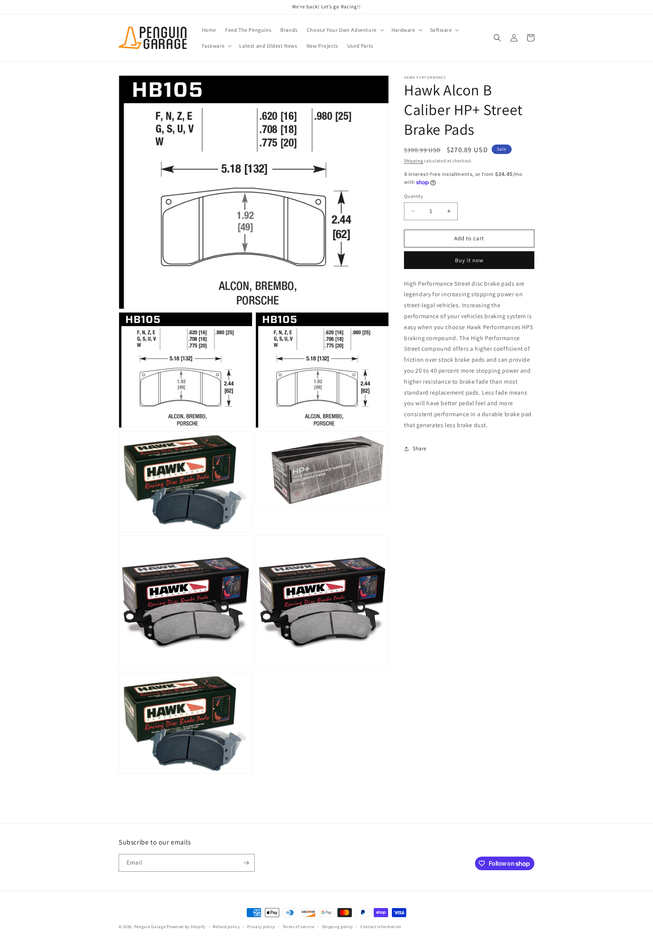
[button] (344, 30)
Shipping (413, 160)
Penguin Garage (150, 926)
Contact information (381, 926)
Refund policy (226, 926)
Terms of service (298, 926)
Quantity (413, 196)
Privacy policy (261, 926)
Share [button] (420, 448)
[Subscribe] (246, 863)
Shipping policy (337, 926)
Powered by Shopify (186, 926)
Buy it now (469, 260)
